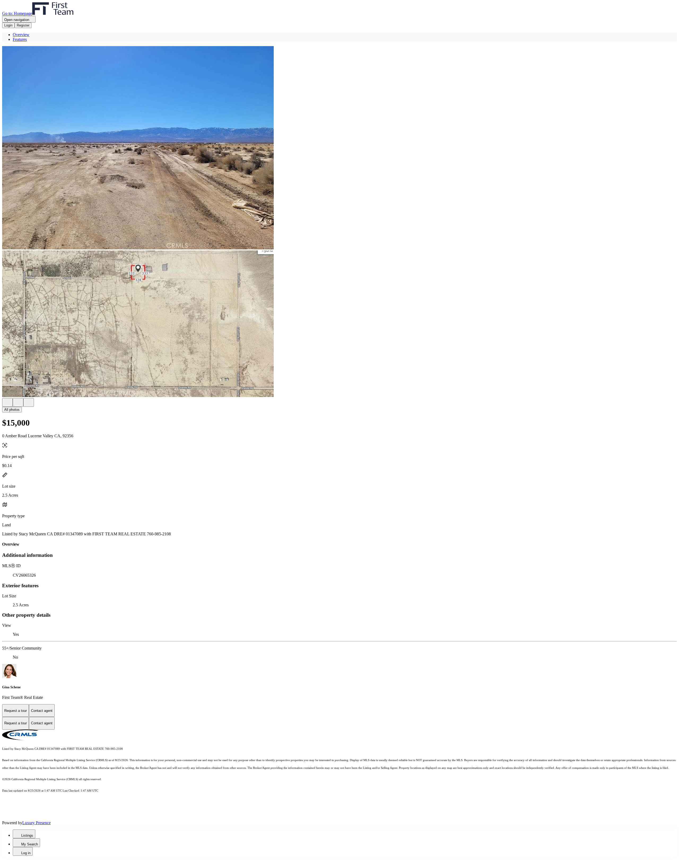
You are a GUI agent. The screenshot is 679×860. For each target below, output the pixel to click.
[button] (339, 148)
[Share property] (28, 402)
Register (23, 25)
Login (8, 25)
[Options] (7, 402)
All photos (12, 410)
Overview (21, 34)
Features (20, 39)
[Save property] (18, 402)
